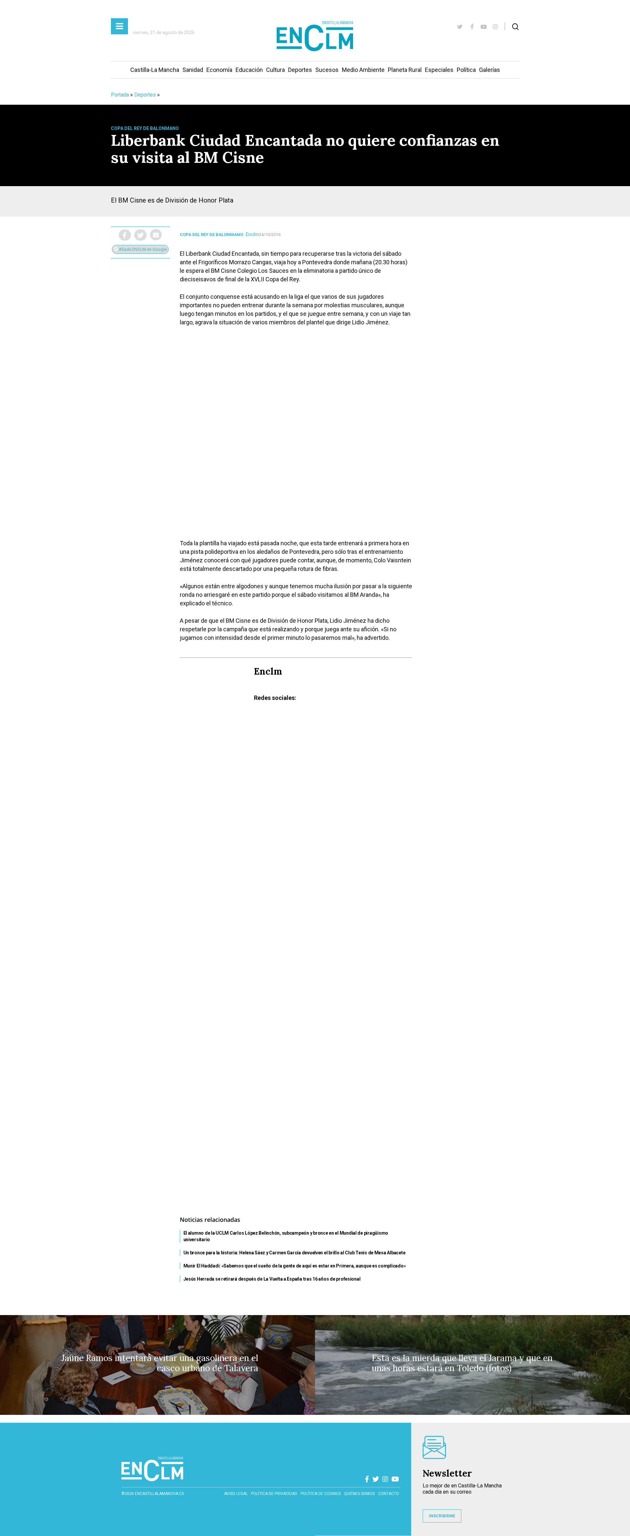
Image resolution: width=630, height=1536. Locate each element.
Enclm (252, 234)
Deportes (300, 69)
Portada (120, 95)
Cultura (275, 69)
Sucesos (327, 69)
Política (466, 69)
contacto (388, 1493)
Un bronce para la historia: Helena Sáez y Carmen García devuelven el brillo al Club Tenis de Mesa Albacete (294, 1252)
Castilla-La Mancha (154, 69)
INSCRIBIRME (442, 1516)
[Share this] (125, 235)
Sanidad (192, 69)
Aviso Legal (236, 1493)
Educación (249, 69)
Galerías (489, 69)
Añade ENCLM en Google (142, 249)
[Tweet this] (140, 235)
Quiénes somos (359, 1493)
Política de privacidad (274, 1493)
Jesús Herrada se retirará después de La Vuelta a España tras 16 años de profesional (272, 1279)
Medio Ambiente (363, 69)
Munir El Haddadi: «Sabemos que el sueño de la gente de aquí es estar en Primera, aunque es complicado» (294, 1265)
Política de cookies (321, 1493)
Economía (219, 69)
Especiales (439, 69)
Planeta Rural (405, 69)
